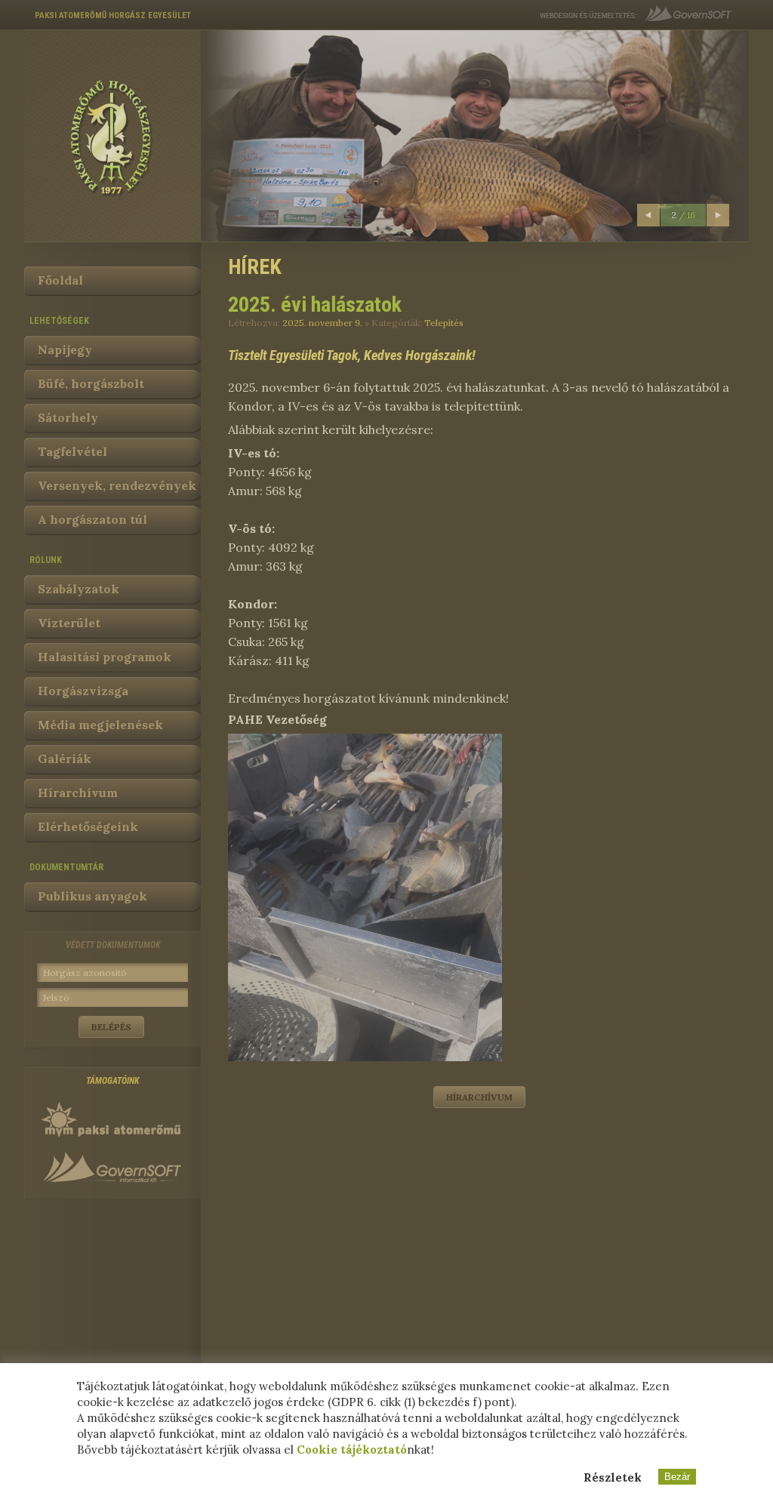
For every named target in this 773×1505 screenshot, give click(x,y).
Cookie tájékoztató (352, 1449)
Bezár (677, 1476)
